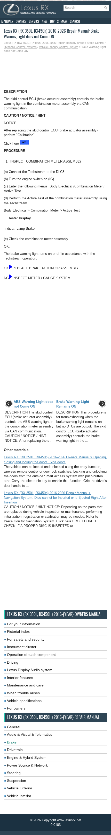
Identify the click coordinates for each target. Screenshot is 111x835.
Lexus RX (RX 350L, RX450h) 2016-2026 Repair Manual (39, 42)
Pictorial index (18, 631)
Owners (21, 21)
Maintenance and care (25, 685)
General (13, 727)
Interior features (20, 678)
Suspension (16, 780)
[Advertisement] (55, 71)
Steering (14, 773)
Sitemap (62, 21)
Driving (12, 662)
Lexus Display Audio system (29, 670)
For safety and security (25, 639)
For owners (16, 708)
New (44, 21)
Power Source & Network (27, 765)
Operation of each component (31, 654)
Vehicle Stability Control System (58, 46)
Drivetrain (15, 750)
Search (75, 21)
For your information (23, 624)
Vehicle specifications (24, 701)
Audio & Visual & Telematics (29, 734)
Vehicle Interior (19, 796)
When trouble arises (23, 693)
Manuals (7, 21)
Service (34, 21)
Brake (80, 42)
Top (52, 21)
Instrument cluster (21, 647)
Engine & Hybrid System (26, 757)
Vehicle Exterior (19, 788)
